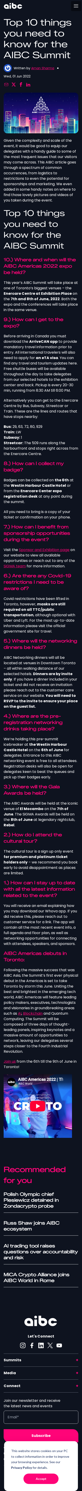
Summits (12, 1360)
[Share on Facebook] (21, 84)
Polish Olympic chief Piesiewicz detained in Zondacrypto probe (31, 1200)
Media (10, 1373)
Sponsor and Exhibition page (44, 549)
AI (19, 1013)
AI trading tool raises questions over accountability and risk (41, 1251)
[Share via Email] (6, 84)
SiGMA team (15, 566)
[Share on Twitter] (13, 84)
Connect (12, 1385)
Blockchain (33, 1013)
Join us (10, 1061)
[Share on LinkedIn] (28, 84)
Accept (41, 1479)
